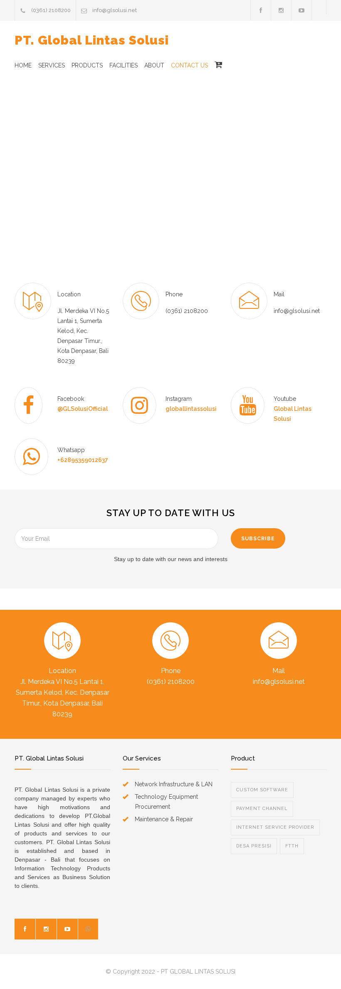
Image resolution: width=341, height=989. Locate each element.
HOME (23, 65)
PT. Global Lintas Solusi (92, 40)
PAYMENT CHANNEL (262, 808)
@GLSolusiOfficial (82, 408)
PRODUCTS (87, 65)
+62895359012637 (82, 460)
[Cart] (215, 65)
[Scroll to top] (318, 966)
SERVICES (51, 65)
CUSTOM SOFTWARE (262, 790)
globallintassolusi (191, 408)
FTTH (292, 846)
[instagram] (46, 929)
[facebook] (261, 10)
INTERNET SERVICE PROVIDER (275, 827)
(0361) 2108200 (51, 10)
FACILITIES (123, 65)
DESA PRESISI (254, 846)
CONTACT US (189, 65)
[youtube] (67, 929)
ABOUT (154, 65)
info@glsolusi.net (114, 10)
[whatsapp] (88, 929)
